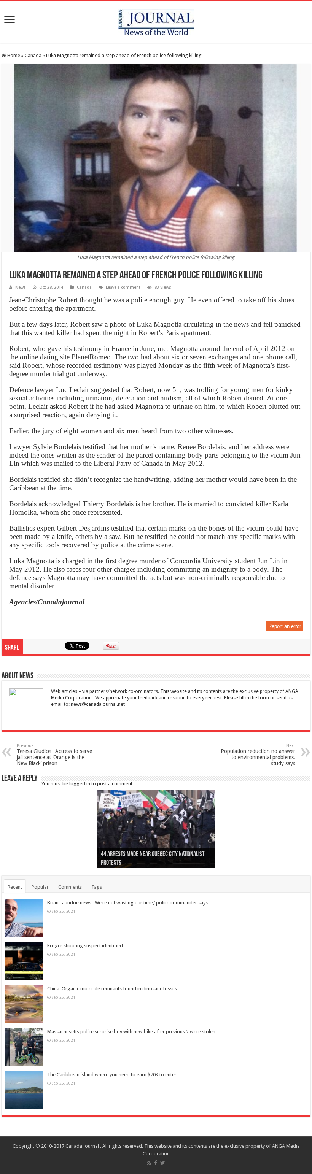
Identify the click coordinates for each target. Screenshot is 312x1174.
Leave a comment (123, 287)
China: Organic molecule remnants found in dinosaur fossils (112, 988)
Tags (96, 887)
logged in (79, 783)
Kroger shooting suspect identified (85, 945)
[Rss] (149, 1163)
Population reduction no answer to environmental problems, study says (258, 754)
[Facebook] (155, 1163)
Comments (70, 887)
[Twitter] (162, 1163)
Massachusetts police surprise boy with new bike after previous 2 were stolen (131, 1031)
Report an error (284, 626)
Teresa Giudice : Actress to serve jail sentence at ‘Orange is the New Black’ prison (54, 754)
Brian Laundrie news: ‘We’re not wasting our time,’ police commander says (127, 903)
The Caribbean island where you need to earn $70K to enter (112, 1074)
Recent (15, 887)
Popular (40, 887)
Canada (33, 55)
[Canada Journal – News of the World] (156, 20)
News (20, 287)
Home (13, 55)
